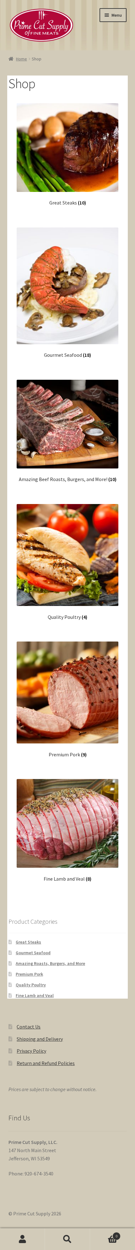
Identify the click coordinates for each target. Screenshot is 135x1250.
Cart (104, 1233)
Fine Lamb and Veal (35, 995)
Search (67, 1239)
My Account (22, 1239)
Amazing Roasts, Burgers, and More (50, 963)
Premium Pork (29, 974)
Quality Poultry (31, 985)
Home (21, 59)
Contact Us (28, 1026)
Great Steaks (28, 942)
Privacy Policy (31, 1051)
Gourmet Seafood (33, 953)
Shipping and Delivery (40, 1039)
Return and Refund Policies (46, 1063)
